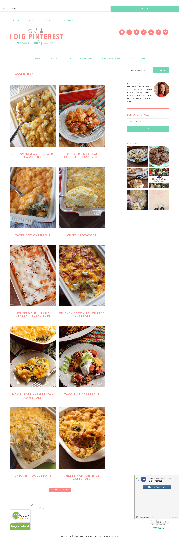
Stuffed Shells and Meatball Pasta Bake (33, 315)
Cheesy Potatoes (81, 235)
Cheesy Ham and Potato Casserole (33, 156)
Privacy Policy (38, 508)
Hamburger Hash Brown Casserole (33, 396)
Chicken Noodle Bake (33, 475)
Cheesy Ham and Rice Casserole (81, 477)
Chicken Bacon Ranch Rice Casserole (81, 315)
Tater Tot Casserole (33, 235)
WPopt (115, 536)
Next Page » (62, 490)
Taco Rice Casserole (81, 394)
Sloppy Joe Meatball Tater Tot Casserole (82, 156)
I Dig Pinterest (36, 38)
